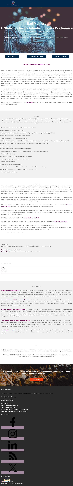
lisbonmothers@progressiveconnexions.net (29, 251)
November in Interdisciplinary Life (9, 405)
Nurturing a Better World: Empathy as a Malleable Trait (14, 409)
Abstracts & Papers (60, 56)
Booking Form (12, 56)
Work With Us (36, 379)
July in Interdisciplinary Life (8, 407)
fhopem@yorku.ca (16, 250)
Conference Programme (36, 56)
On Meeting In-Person (6, 403)
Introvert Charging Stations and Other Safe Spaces (14, 411)
